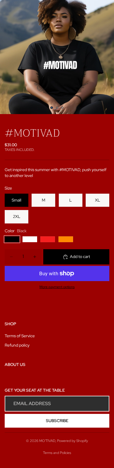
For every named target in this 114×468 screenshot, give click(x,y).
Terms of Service (20, 335)
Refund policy (17, 345)
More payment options (57, 287)
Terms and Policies (57, 452)
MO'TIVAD (47, 440)
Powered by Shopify (72, 440)
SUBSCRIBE (57, 420)
